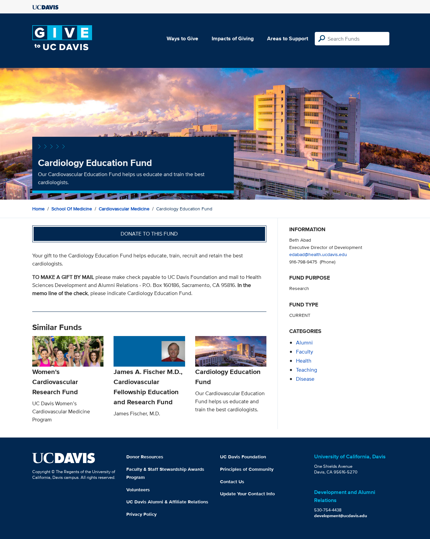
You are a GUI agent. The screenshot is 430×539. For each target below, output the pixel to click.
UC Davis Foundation (243, 456)
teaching (306, 370)
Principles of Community (246, 469)
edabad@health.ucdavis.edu (318, 254)
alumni (304, 342)
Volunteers (138, 489)
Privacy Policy (141, 514)
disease (305, 379)
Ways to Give (182, 38)
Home (38, 208)
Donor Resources (144, 456)
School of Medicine (71, 208)
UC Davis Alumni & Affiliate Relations (167, 501)
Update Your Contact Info (247, 493)
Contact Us (232, 481)
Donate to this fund (149, 234)
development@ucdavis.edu (340, 515)
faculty (304, 352)
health (303, 361)
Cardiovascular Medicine (124, 208)
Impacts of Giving (233, 38)
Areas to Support (287, 38)
